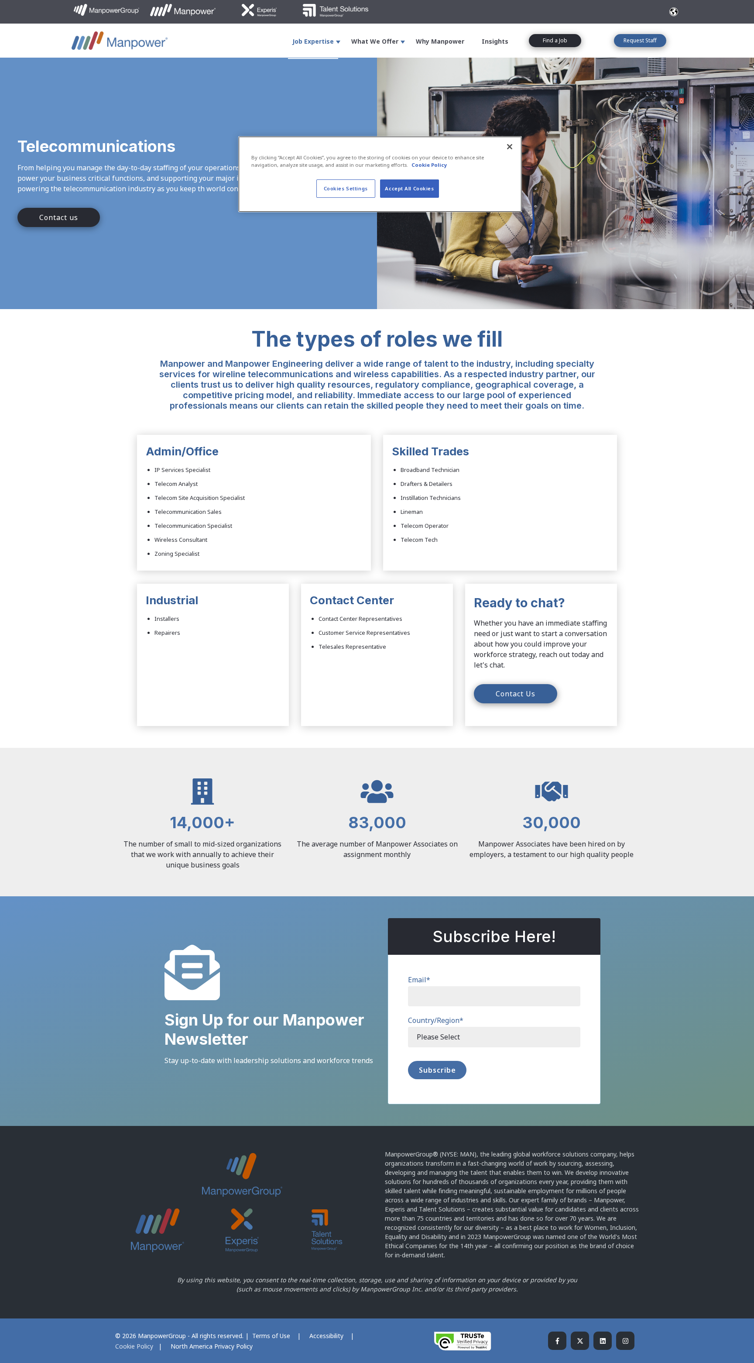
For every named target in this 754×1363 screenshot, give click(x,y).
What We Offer (374, 41)
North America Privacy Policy (212, 1346)
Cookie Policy (134, 1346)
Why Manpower (440, 41)
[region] (380, 174)
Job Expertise (313, 41)
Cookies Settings (346, 188)
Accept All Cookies (409, 188)
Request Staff (640, 40)
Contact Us (515, 694)
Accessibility (327, 1336)
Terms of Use (272, 1336)
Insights (495, 41)
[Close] (509, 146)
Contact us (58, 217)
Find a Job (555, 40)
